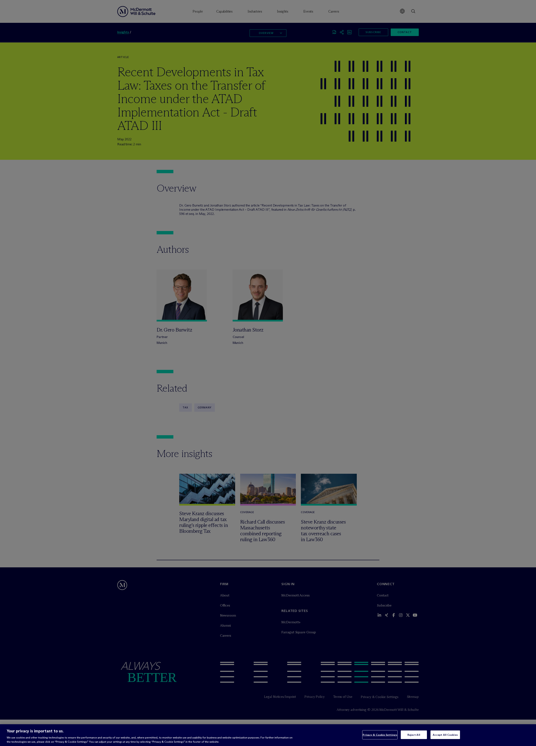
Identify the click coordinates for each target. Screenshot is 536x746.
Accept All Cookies (445, 734)
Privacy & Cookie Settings (380, 734)
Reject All (413, 734)
